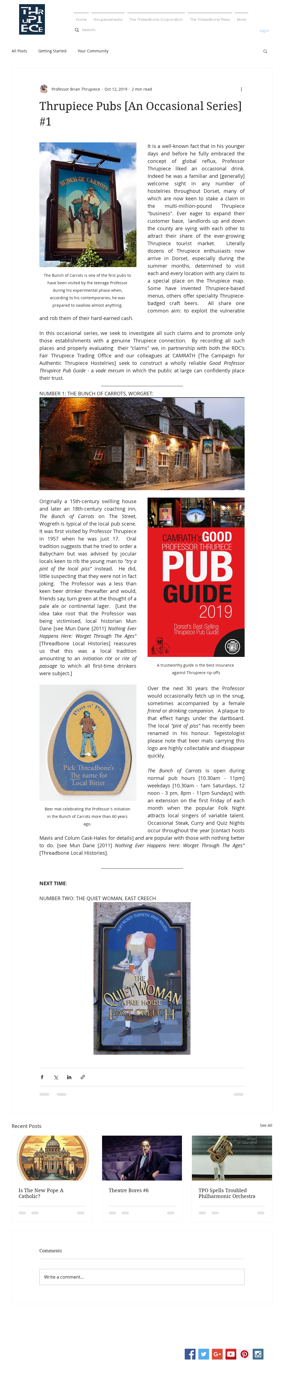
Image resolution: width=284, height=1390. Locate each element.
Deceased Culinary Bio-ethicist (142, 1336)
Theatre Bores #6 (129, 1190)
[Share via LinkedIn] (69, 1077)
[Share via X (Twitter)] (55, 1077)
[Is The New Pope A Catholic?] (52, 1158)
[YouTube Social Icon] (230, 1354)
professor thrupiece (143, 1318)
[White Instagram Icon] (246, 1345)
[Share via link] (82, 1077)
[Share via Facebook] (42, 1077)
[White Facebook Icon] (218, 1345)
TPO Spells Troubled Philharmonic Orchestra (227, 1193)
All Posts (19, 50)
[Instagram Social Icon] (258, 1354)
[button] (265, 51)
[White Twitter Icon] (228, 1345)
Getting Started (52, 50)
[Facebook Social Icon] (190, 1354)
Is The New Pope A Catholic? (41, 1193)
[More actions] (241, 89)
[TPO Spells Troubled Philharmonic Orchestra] (232, 1158)
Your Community (93, 50)
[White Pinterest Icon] (237, 1345)
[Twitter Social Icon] (203, 1354)
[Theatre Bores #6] (142, 1158)
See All (266, 1125)
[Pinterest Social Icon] (244, 1354)
